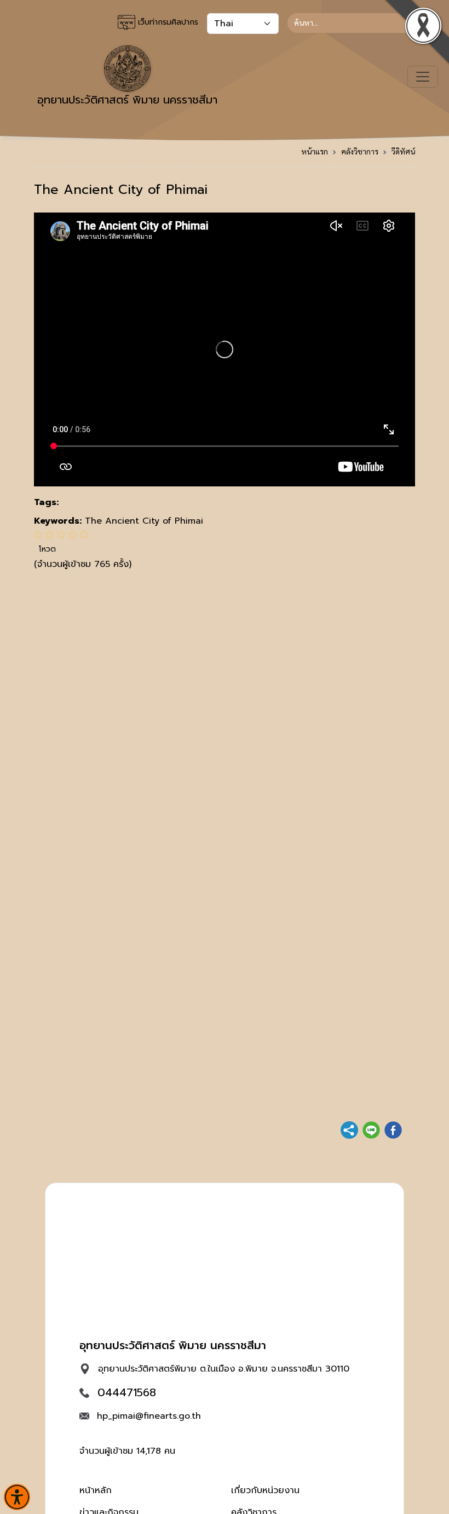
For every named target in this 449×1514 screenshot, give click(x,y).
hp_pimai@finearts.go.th (149, 1416)
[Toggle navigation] (422, 77)
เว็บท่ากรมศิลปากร (166, 22)
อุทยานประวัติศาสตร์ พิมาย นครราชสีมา (127, 99)
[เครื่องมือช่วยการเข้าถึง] (17, 1497)
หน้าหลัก (95, 1490)
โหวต (47, 549)
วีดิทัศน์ (403, 151)
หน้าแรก (314, 151)
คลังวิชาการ (359, 151)
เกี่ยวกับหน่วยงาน (265, 1490)
